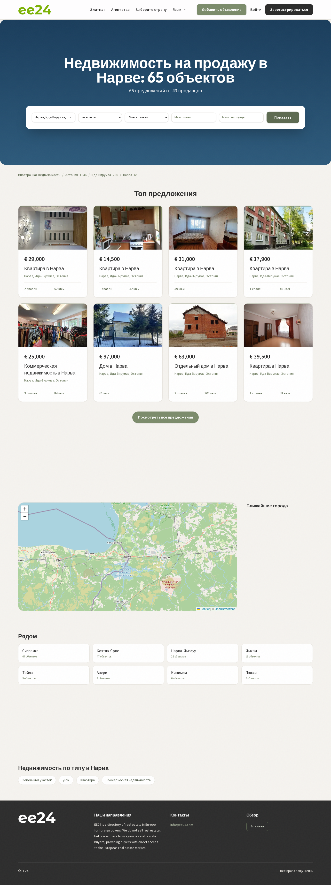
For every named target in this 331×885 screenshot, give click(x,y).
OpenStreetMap (225, 609)
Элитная (97, 9)
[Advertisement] (163, 457)
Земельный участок (37, 780)
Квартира (87, 780)
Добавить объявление (222, 9)
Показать (283, 117)
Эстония (71, 175)
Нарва (127, 175)
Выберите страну (151, 9)
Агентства (120, 9)
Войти (255, 9)
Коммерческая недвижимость (128, 780)
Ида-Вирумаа (101, 175)
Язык (177, 9)
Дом (66, 780)
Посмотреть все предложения (165, 417)
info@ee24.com (181, 825)
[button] (24, 509)
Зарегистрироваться (289, 9)
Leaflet (205, 609)
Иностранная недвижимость (39, 175)
